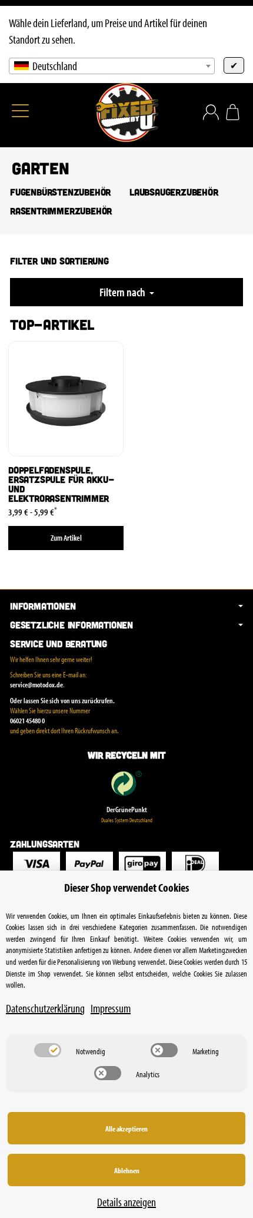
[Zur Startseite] (126, 112)
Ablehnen (126, 1170)
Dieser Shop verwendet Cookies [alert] (126, 887)
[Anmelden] (210, 112)
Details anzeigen (126, 1201)
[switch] (47, 1050)
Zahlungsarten (44, 844)
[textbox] (111, 66)
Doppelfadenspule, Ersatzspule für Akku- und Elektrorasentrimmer (61, 484)
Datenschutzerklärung (45, 1008)
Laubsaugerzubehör (173, 192)
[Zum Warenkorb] (232, 112)
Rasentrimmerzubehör (61, 211)
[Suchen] (45, 112)
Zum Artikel (66, 537)
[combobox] (112, 66)
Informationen (42, 606)
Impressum (111, 1008)
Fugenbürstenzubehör (60, 192)
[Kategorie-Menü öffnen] (20, 110)
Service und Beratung (58, 643)
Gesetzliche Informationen (71, 625)
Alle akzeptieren (126, 1128)
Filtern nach (123, 291)
